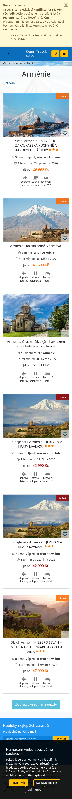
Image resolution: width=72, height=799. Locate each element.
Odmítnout (35, 789)
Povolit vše (19, 783)
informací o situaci (29, 35)
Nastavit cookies (47, 783)
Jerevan (10, 83)
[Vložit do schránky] (65, 133)
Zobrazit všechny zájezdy (36, 704)
